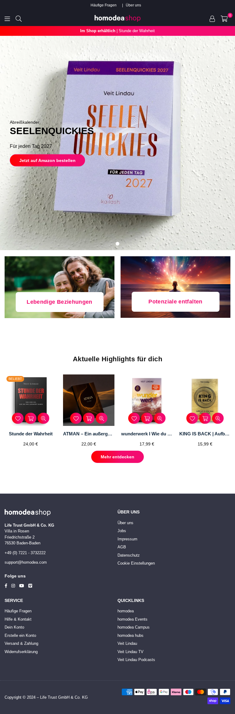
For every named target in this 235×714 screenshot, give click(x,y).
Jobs (122, 530)
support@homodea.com (26, 562)
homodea (126, 611)
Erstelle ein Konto (20, 635)
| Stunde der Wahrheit (117, 30)
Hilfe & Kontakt (18, 619)
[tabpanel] (117, 143)
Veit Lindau (127, 643)
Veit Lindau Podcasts (136, 659)
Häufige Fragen (104, 5)
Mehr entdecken (117, 456)
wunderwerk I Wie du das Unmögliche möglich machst (147, 433)
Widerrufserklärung (21, 651)
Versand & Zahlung (21, 643)
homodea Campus (134, 627)
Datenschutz (129, 555)
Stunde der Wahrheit (31, 433)
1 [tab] (117, 244)
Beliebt (15, 379)
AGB (122, 547)
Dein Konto (14, 627)
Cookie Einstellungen (136, 563)
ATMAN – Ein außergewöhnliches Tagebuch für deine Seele (88, 433)
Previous (7, 412)
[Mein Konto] (212, 18)
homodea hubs (131, 635)
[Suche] (18, 18)
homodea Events (132, 619)
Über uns (133, 5)
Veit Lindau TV (131, 651)
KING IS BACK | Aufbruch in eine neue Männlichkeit (205, 433)
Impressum (127, 539)
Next (228, 412)
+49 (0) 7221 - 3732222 (25, 553)
